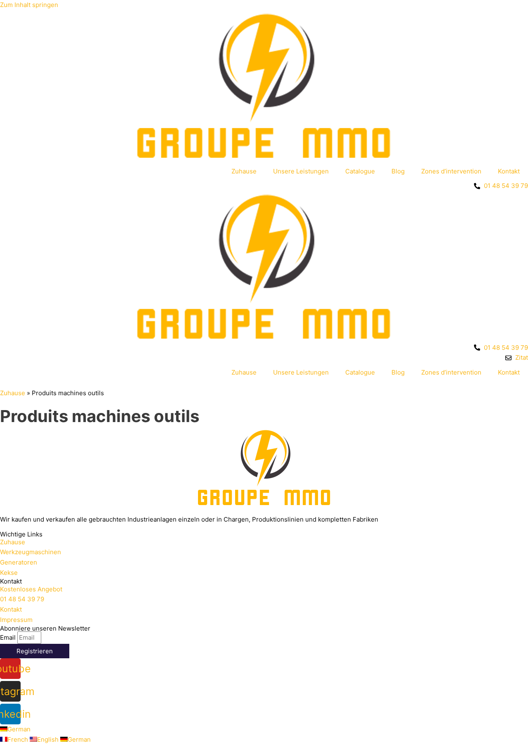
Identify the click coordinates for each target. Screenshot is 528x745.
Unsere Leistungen (301, 171)
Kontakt (509, 171)
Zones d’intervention (451, 171)
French (18, 739)
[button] (12, 542)
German (19, 729)
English (48, 739)
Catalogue (360, 171)
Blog (398, 171)
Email (8, 637)
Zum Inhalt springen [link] (29, 5)
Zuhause (244, 171)
